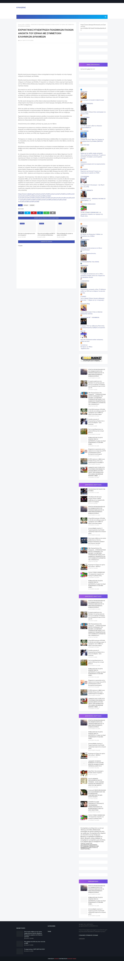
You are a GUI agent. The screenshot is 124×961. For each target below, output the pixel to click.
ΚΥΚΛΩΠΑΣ (21, 7)
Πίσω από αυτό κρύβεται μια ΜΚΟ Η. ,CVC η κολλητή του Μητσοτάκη (46, 234)
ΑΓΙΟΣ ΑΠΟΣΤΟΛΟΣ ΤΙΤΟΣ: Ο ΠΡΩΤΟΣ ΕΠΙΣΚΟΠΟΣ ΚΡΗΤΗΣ (91, 313)
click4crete (84, 91)
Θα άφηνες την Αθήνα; (86, 347)
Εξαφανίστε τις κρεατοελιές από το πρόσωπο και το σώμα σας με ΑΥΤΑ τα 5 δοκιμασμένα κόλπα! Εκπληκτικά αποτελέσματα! (97, 451)
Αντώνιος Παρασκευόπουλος (88, 253)
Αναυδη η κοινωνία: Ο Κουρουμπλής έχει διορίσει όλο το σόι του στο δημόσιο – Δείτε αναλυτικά (96, 421)
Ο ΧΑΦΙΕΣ (83, 296)
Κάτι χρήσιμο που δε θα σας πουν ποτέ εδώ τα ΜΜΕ (34, 942)
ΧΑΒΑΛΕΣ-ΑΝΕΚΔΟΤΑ (87, 190)
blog (20, 40)
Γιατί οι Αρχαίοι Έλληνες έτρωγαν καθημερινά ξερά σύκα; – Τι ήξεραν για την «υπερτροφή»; (92, 299)
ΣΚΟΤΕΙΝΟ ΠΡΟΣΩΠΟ (87, 103)
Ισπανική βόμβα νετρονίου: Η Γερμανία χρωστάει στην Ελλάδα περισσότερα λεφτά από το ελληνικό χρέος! (97, 530)
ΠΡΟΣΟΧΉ (84, 162)
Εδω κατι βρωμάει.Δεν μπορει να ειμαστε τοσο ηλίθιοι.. (65, 234)
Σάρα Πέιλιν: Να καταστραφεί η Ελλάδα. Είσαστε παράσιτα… (95, 772)
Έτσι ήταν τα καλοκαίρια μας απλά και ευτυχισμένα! (26, 234)
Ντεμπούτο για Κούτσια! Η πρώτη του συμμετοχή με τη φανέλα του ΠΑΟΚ (91, 172)
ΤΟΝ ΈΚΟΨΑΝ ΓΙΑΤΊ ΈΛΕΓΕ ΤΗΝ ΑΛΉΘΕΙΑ (96, 490)
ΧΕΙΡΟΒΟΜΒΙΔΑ (85, 117)
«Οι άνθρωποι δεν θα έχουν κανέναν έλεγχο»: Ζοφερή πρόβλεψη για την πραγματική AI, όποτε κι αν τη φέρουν (96, 499)
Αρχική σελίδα (21, 24)
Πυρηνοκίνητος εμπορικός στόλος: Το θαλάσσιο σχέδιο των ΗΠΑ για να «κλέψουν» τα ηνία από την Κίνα (93, 291)
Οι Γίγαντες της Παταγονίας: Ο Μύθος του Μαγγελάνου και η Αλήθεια (92, 235)
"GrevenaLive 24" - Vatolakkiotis (90, 317)
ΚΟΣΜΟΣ (27, 24)
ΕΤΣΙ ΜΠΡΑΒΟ (84, 131)
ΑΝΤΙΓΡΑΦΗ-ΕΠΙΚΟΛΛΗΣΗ (88, 204)
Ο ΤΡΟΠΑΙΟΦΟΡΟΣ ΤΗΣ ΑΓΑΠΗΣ (90, 262)
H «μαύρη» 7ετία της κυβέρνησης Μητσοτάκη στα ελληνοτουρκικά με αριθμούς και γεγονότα (93, 326)
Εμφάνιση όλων (85, 348)
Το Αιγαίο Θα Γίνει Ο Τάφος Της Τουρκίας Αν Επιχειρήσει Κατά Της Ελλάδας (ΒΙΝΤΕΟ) (92, 140)
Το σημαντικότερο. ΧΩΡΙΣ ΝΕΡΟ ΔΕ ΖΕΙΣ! (34, 949)
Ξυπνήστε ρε (84, 345)
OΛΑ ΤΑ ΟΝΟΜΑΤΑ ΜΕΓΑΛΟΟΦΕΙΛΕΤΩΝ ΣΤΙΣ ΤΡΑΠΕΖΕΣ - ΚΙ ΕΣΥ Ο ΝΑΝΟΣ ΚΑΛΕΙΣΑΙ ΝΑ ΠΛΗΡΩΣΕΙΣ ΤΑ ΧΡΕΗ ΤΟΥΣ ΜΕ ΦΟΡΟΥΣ (96, 782)
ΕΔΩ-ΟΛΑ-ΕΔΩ (85, 145)
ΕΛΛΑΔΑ (26, 205)
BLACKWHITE (84, 169)
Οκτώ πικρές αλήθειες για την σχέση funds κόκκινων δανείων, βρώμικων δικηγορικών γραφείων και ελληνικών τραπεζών (97, 540)
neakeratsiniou (85, 240)
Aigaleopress (84, 265)
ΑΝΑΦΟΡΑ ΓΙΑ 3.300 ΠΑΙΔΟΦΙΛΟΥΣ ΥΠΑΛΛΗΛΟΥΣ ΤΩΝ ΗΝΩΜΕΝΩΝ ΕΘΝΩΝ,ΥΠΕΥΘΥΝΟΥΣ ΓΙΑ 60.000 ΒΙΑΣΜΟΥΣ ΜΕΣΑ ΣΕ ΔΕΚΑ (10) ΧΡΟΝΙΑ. (96, 806)
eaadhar (56, 958)
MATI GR (83, 331)
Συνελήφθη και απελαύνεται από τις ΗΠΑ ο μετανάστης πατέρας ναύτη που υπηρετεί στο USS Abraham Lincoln (93, 275)
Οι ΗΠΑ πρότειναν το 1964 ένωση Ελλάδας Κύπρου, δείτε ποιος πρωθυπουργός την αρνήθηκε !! (96, 460)
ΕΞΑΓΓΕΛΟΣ (84, 226)
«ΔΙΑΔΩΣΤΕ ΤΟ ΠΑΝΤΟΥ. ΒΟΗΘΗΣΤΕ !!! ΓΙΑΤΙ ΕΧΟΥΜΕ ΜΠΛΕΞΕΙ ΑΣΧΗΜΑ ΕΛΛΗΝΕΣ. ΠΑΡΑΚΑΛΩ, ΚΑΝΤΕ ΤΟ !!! (96, 763)
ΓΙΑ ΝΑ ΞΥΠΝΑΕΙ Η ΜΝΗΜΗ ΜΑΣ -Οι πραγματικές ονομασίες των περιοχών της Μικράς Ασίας (92, 214)
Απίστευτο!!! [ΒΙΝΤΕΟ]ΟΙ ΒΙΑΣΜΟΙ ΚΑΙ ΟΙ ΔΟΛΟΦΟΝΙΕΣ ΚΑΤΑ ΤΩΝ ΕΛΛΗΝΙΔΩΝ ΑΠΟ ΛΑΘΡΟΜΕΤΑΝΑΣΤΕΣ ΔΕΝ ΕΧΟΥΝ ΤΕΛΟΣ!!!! (97, 793)
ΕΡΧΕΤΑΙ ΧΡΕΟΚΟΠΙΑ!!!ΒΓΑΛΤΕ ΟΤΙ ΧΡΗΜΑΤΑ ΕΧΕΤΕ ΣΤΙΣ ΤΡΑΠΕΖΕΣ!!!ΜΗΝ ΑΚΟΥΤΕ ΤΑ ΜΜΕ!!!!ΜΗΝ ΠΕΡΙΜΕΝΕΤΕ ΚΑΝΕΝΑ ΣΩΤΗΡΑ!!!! (96, 373)
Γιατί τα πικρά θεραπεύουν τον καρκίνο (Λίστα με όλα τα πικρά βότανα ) (96, 430)
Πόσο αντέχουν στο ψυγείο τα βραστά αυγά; (92, 100)
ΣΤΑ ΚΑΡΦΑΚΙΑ (85, 176)
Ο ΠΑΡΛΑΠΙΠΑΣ (85, 281)
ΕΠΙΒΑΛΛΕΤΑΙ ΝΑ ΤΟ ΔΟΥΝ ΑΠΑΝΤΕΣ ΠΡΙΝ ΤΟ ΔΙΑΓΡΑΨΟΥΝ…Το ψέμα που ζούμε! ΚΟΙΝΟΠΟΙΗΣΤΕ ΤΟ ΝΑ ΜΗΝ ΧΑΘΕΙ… (97, 441)
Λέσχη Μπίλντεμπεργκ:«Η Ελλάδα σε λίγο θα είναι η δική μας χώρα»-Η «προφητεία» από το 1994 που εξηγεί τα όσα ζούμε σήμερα (97, 412)
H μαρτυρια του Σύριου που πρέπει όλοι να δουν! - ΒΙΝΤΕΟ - (96, 565)
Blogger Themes (71, 958)
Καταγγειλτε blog (85, 304)
